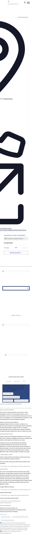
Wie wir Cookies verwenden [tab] (7, 409)
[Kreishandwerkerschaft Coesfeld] (13, 4)
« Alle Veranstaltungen (23, 17)
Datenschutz (3, 514)
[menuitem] (24, 3)
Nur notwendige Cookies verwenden (11, 397)
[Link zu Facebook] (20, 379)
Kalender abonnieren (15, 252)
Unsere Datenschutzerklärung (21, 400)
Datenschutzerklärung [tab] (5, 505)
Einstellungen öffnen (8, 400)
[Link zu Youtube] (22, 379)
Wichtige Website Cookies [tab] (6, 434)
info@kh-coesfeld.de (16, 315)
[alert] (16, 238)
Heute (16, 247)
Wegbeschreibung (8, 98)
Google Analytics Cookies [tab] (6, 454)
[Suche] (24, 3)
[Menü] (28, 3)
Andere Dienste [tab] (4, 469)
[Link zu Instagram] (25, 379)
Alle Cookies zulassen (8, 393)
